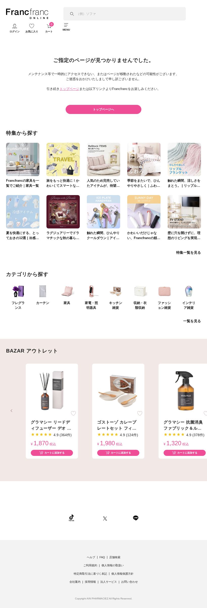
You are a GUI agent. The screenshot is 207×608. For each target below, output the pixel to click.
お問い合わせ (129, 581)
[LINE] (135, 517)
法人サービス (108, 581)
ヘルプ (91, 557)
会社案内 (75, 581)
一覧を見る (192, 321)
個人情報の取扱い (112, 565)
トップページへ (103, 109)
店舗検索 (114, 557)
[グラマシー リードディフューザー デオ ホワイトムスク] (52, 391)
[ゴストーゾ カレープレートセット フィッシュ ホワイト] (118, 391)
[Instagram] (88, 517)
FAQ (102, 557)
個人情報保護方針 (122, 573)
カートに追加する (54, 452)
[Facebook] (120, 517)
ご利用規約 (90, 565)
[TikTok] (71, 517)
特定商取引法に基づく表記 (90, 573)
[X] (105, 517)
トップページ (69, 89)
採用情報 (90, 581)
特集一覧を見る (188, 252)
